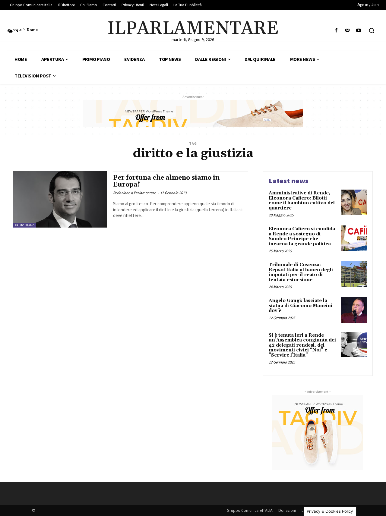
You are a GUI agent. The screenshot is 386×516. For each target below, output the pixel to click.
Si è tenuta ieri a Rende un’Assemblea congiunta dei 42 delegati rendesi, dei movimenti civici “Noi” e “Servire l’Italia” (302, 345)
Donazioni (287, 510)
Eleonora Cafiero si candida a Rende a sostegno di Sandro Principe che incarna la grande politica (302, 236)
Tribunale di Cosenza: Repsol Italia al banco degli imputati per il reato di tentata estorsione (301, 272)
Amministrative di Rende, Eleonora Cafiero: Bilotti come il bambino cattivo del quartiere (302, 200)
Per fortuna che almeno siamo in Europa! (166, 181)
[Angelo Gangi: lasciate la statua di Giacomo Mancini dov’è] (354, 310)
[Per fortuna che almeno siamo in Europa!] (60, 199)
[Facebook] (336, 31)
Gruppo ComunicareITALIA (250, 510)
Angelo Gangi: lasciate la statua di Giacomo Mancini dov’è (300, 305)
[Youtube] (359, 31)
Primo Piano (24, 225)
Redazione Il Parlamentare (134, 192)
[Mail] (347, 31)
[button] (371, 30)
